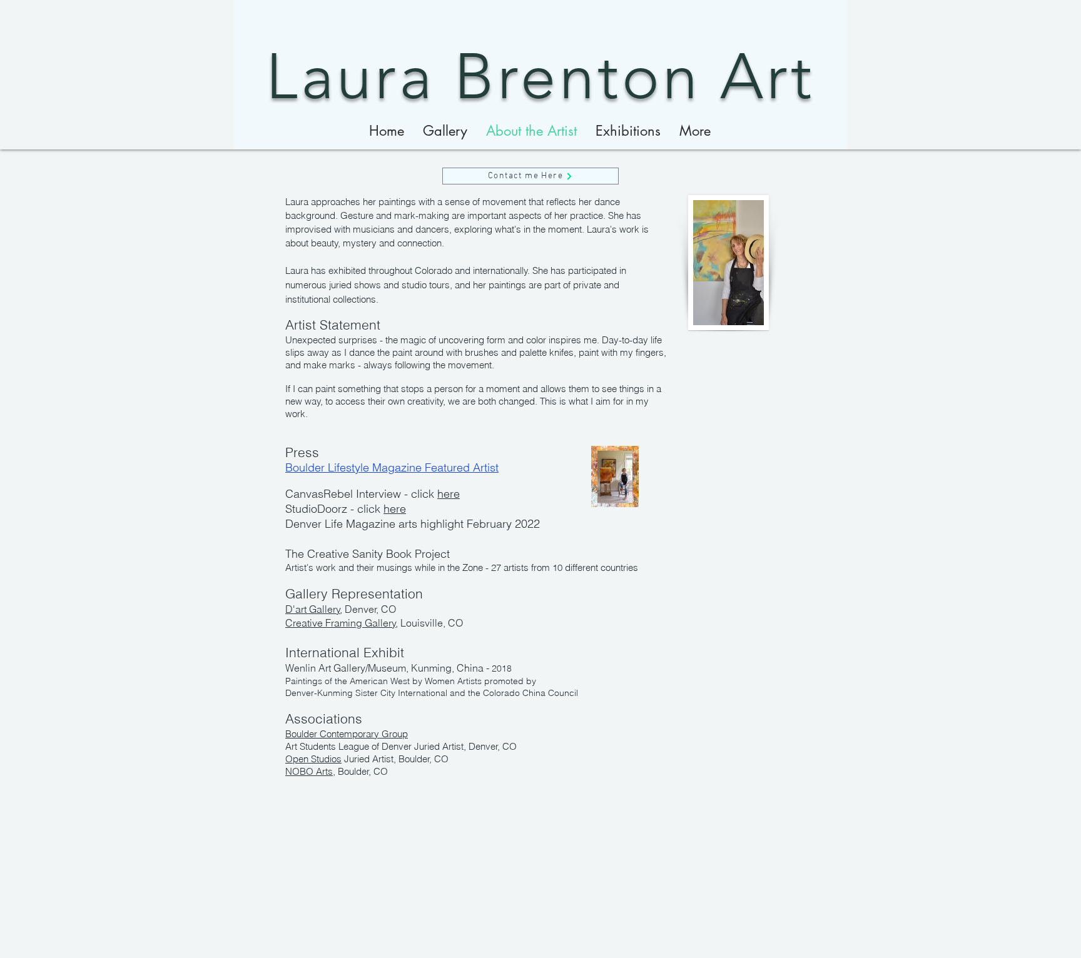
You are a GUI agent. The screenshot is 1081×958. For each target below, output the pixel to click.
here (448, 494)
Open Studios (313, 759)
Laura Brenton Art (540, 76)
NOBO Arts (309, 771)
